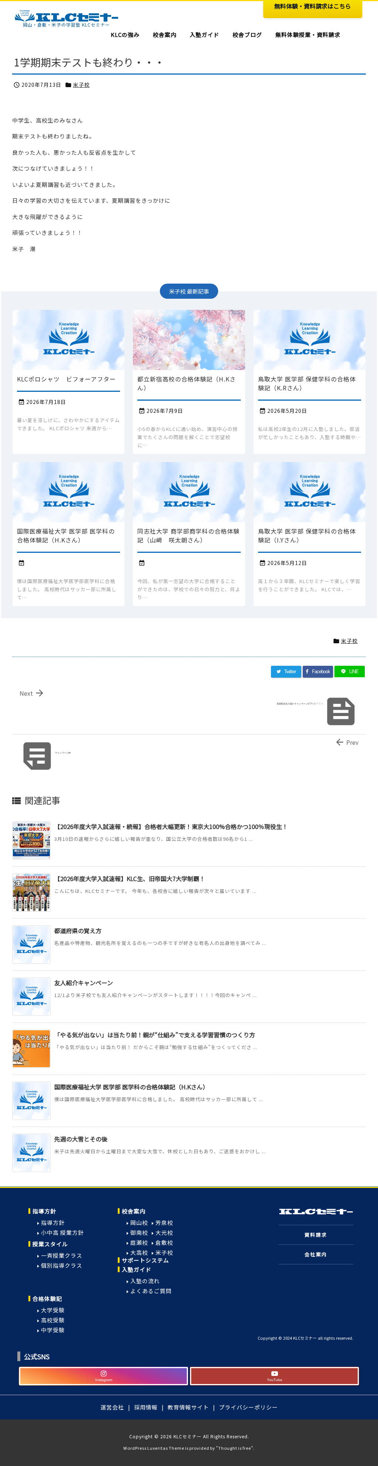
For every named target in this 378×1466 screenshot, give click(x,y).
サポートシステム (145, 1260)
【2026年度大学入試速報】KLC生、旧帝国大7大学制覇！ (129, 878)
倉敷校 (164, 1242)
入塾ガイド (136, 1269)
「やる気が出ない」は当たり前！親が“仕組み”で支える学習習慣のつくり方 (154, 1034)
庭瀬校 (139, 1242)
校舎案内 (133, 1211)
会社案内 (316, 1254)
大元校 (164, 1232)
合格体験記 (47, 1298)
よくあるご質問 (151, 1291)
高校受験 (53, 1320)
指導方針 (44, 1211)
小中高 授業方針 (62, 1232)
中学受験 (53, 1330)
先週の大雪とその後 (80, 1138)
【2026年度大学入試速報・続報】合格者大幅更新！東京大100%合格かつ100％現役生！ (171, 826)
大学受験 (53, 1310)
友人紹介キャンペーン (83, 982)
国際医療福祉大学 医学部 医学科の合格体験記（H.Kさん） (131, 1086)
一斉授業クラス (61, 1255)
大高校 (139, 1252)
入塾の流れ (145, 1281)
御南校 (139, 1232)
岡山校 (139, 1222)
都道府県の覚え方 (78, 930)
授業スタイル (50, 1244)
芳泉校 (164, 1222)
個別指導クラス (61, 1265)
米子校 (81, 84)
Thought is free (234, 1448)
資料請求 (316, 1234)
